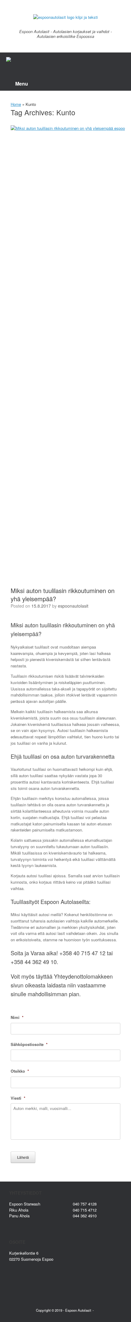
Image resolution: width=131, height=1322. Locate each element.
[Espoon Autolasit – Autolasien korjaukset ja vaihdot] (65, 17)
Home (16, 104)
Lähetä (23, 1157)
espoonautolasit (73, 606)
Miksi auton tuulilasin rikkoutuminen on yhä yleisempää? (63, 594)
